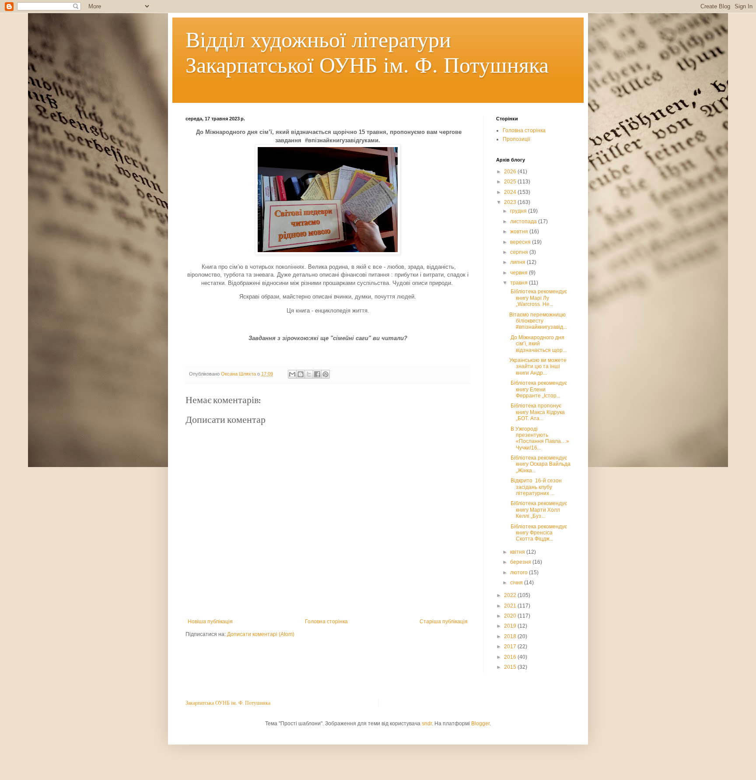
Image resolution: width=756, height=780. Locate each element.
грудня (519, 211)
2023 (511, 202)
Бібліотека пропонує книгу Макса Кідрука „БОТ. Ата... (537, 412)
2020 (511, 616)
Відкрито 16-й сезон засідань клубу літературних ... (535, 487)
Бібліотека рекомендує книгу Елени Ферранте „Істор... (538, 389)
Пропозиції (516, 139)
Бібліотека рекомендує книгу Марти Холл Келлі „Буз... (538, 509)
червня (519, 273)
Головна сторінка (326, 621)
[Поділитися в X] (308, 374)
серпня (519, 252)
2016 (511, 657)
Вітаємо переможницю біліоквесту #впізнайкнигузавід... (538, 321)
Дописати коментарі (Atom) (260, 634)
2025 (511, 182)
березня (521, 562)
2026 (511, 172)
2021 (511, 606)
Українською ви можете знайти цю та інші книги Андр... (538, 366)
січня (517, 583)
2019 (511, 626)
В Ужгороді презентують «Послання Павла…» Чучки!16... (539, 438)
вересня (521, 242)
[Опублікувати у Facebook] (317, 374)
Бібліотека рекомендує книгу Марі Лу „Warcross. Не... (538, 297)
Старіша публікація (444, 621)
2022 (511, 595)
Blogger (480, 723)
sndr (427, 723)
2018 (511, 636)
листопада (524, 221)
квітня (518, 552)
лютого (519, 572)
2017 (511, 646)
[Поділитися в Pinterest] (325, 374)
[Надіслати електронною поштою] (292, 374)
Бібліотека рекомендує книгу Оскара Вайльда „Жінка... (539, 464)
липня (518, 262)
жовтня (519, 231)
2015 (511, 667)
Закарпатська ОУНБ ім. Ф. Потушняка (228, 702)
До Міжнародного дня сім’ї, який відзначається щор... (538, 343)
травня (519, 283)
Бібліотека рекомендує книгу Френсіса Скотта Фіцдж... (538, 533)
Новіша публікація (210, 621)
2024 (511, 192)
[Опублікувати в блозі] (300, 374)
